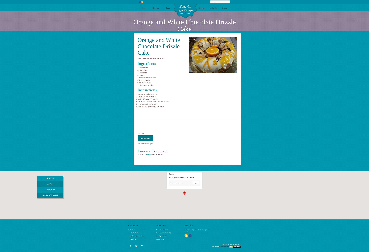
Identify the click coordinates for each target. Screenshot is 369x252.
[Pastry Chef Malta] (185, 11)
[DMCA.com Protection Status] (235, 246)
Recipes (156, 8)
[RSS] (142, 1)
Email (142, 245)
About (167, 8)
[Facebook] (140, 1)
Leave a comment (145, 138)
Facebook (130, 245)
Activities (213, 8)
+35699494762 (50, 189)
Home (144, 8)
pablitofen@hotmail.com (50, 195)
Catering (201, 8)
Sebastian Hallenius (224, 246)
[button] (184, 193)
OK (196, 183)
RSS (136, 245)
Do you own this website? (176, 183)
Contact (225, 8)
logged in (148, 154)
